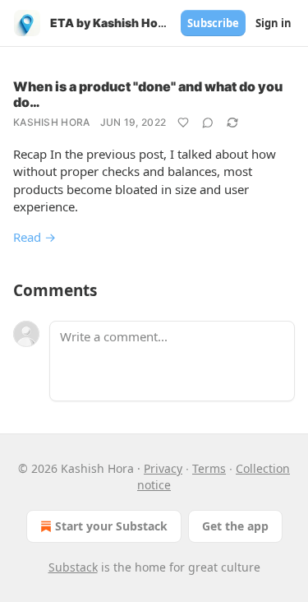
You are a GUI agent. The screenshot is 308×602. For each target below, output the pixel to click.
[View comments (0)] (207, 122)
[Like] (183, 122)
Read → (34, 237)
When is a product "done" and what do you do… (148, 94)
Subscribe (213, 23)
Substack (73, 567)
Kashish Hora (51, 122)
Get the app (235, 526)
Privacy (163, 468)
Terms (209, 468)
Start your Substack (111, 526)
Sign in (273, 23)
